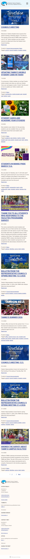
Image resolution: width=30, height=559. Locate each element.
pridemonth (4, 189)
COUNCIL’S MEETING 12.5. (12, 362)
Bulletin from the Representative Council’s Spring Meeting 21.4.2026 (14, 402)
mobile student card (17, 94)
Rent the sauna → (5, 548)
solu (17, 336)
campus (7, 249)
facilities (12, 249)
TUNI (2, 191)
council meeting (13, 50)
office (6, 336)
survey (16, 249)
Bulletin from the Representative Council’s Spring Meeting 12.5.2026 (14, 273)
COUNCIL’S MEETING (10, 27)
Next (19, 474)
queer (9, 189)
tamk (23, 140)
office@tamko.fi (4, 530)
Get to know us (4, 533)
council (7, 50)
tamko (24, 50)
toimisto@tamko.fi (5, 496)
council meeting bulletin (20, 293)
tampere (3, 141)
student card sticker (6, 338)
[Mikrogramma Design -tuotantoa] (15, 557)
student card (18, 140)
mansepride (13, 187)
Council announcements (12, 48)
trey (25, 189)
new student (11, 140)
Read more (4, 45)
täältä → (3, 506)
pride (21, 187)
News (20, 48)
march (17, 187)
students (20, 50)
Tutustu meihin (4, 499)
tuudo (9, 96)
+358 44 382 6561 (5, 495)
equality (7, 187)
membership (8, 94)
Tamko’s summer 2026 (11, 317)
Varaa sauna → (4, 515)
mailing (19, 138)
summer (26, 338)
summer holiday (5, 340)
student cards (15, 338)
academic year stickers (11, 138)
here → (2, 540)
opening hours (12, 336)
